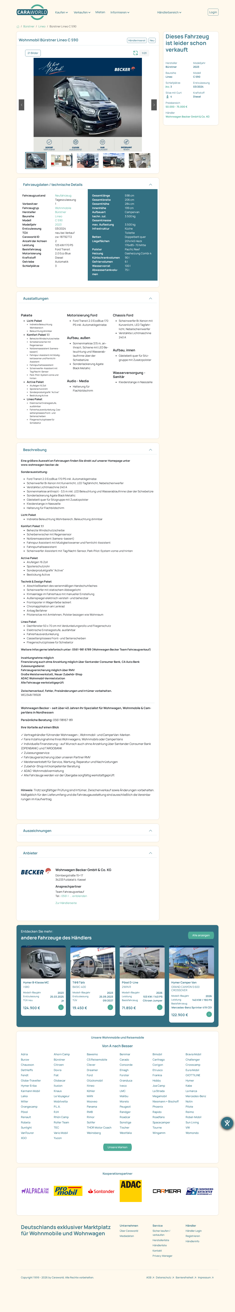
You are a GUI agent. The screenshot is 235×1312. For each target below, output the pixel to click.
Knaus (58, 1091)
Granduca (126, 1080)
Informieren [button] (119, 12)
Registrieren (193, 1236)
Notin (189, 1101)
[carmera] (167, 1191)
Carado (124, 1060)
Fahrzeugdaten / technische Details (52, 184)
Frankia (157, 1075)
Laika (24, 1096)
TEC (56, 1127)
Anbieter (30, 853)
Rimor (91, 1117)
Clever (91, 1065)
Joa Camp (159, 1086)
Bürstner (60, 212)
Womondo (192, 1133)
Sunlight (26, 1127)
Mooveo (92, 1101)
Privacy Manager (162, 1255)
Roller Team (61, 1122)
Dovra (57, 1070)
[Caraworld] (32, 12)
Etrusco (158, 1070)
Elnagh (124, 1070)
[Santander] (101, 1191)
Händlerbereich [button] (168, 12)
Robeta (25, 1122)
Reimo (190, 1112)
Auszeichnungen (37, 830)
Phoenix (158, 1107)
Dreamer (92, 1070)
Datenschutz (163, 1277)
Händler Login (194, 1230)
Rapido (157, 1112)
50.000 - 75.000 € (176, 106)
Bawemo (92, 1054)
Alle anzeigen (201, 935)
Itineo (90, 1086)
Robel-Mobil (193, 1117)
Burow (25, 1060)
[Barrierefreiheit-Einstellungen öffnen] (227, 1123)
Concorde (126, 1065)
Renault (26, 1117)
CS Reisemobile (97, 1060)
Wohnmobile (63, 208)
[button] (21, 104)
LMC (123, 1091)
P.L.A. (57, 1107)
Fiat (56, 1075)
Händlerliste (160, 1245)
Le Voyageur (62, 1096)
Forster (124, 1075)
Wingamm (159, 1133)
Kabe (189, 1086)
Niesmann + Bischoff (166, 1101)
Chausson (27, 1065)
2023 (58, 224)
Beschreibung (35, 449)
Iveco (123, 1086)
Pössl (24, 1112)
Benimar (125, 1054)
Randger (125, 1112)
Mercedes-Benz (196, 1096)
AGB (148, 1277)
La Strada (158, 1091)
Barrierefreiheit (185, 1277)
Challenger (193, 1060)
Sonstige (125, 1122)
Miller (24, 1101)
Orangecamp (29, 1107)
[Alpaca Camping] (35, 1191)
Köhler (91, 1091)
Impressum (204, 1277)
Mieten (100, 12)
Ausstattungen (35, 298)
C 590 (59, 220)
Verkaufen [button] (81, 12)
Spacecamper (161, 1122)
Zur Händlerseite (66, 903)
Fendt (24, 1075)
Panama (92, 1107)
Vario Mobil (61, 1133)
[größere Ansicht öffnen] (135, 52)
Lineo (58, 216)
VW (188, 1127)
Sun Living (192, 1122)
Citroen (59, 1065)
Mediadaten (127, 1236)
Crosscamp (193, 1065)
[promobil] (68, 1191)
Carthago (159, 1060)
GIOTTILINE (193, 1075)
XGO (24, 1138)
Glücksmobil (95, 1080)
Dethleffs (27, 1070)
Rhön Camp (61, 1117)
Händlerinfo (192, 1241)
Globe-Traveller (31, 1080)
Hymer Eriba (29, 1086)
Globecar (60, 1080)
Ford (90, 1075)
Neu (152, 40)
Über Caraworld (129, 1230)
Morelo (124, 1101)
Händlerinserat (137, 40)
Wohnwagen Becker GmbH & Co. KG (187, 116)
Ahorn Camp (62, 1054)
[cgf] (200, 1191)
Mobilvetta (61, 1101)
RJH (56, 1112)
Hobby (157, 1080)
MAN (90, 1096)
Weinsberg (94, 1133)
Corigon (158, 1065)
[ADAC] (131, 1191)
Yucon (58, 1138)
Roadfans (159, 1117)
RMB (90, 1112)
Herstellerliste (161, 1240)
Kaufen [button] (60, 12)
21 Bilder (33, 53)
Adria (24, 1054)
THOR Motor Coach (99, 1127)
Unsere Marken (117, 1147)
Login (213, 12)
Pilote (189, 1107)
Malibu (124, 1096)
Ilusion (58, 1086)
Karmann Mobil (30, 1091)
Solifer (91, 1122)
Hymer (190, 1080)
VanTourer (27, 1133)
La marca (191, 1091)
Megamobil (160, 1096)
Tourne (157, 1127)
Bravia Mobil (193, 1054)
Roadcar (125, 1117)
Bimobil (157, 1054)
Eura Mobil (192, 1070)
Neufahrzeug (63, 195)
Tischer (124, 1127)
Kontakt (157, 1250)
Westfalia (126, 1133)
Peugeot (125, 1107)
